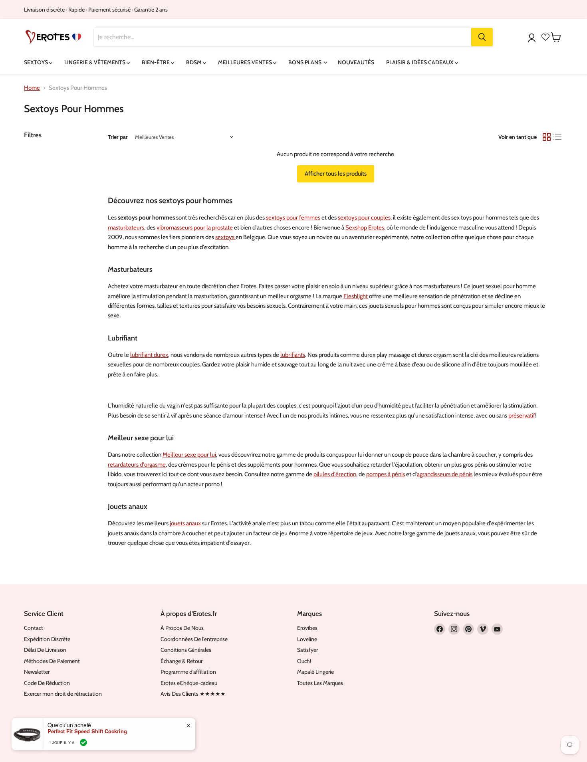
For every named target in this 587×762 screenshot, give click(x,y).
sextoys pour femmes (293, 217)
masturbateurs (126, 227)
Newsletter (37, 671)
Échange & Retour (181, 661)
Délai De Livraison (45, 649)
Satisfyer (307, 649)
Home (32, 88)
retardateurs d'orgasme (137, 464)
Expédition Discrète (47, 639)
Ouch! (304, 661)
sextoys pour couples (364, 217)
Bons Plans (305, 62)
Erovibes (307, 627)
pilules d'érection (334, 474)
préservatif (521, 415)
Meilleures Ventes (245, 62)
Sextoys (36, 62)
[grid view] (546, 137)
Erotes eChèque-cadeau (189, 683)
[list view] (557, 137)
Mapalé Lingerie (315, 671)
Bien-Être (156, 62)
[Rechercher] (482, 37)
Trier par (118, 137)
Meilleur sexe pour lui (189, 454)
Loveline (307, 639)
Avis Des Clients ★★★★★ (193, 693)
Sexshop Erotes (364, 227)
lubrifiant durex (149, 354)
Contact (33, 627)
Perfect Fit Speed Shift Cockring (87, 731)
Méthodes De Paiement (52, 661)
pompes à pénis (385, 474)
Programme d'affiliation (188, 671)
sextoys (225, 237)
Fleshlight (355, 296)
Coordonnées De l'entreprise (194, 639)
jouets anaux (185, 523)
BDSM (194, 62)
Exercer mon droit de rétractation (63, 693)
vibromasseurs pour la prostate (195, 227)
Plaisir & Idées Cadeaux (420, 62)
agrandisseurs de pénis (444, 474)
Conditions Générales (186, 649)
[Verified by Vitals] (83, 742)
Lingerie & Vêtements (95, 62)
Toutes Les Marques (320, 683)
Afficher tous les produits (336, 173)
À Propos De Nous (182, 627)
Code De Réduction (47, 683)
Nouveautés (356, 62)
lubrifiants (292, 354)
